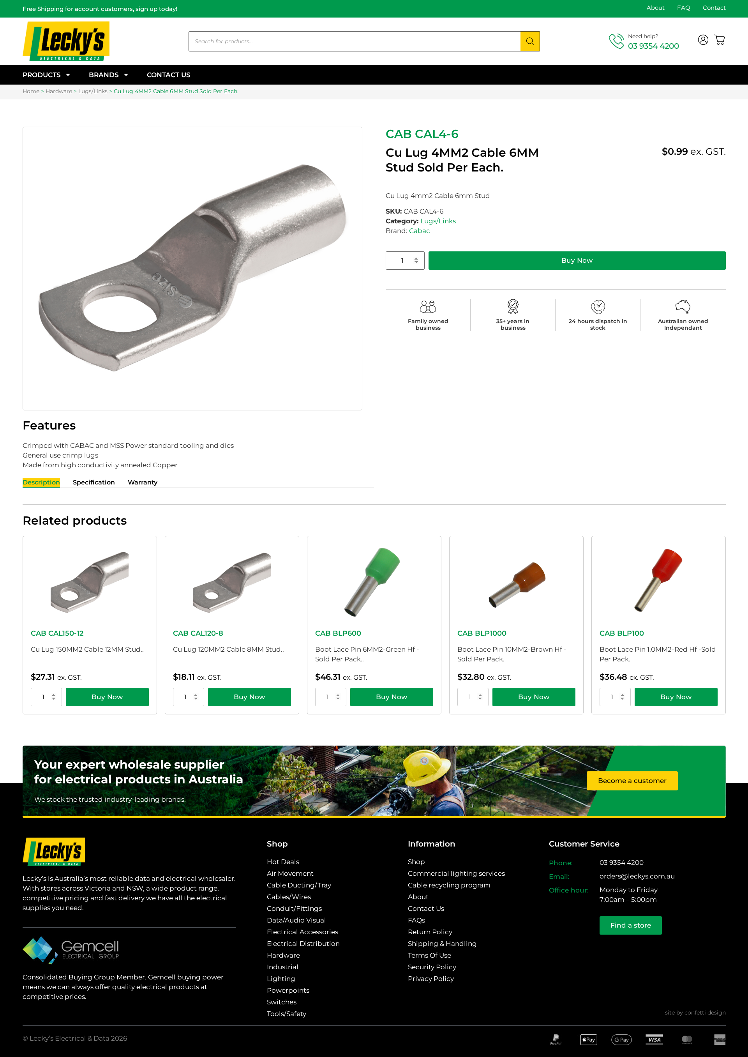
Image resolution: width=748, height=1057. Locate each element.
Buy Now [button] (107, 697)
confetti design (705, 1012)
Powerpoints (288, 990)
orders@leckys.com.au (637, 876)
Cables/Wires (289, 897)
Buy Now (577, 260)
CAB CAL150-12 (57, 633)
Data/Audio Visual (296, 920)
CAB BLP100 (622, 633)
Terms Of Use (429, 955)
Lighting (281, 979)
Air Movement (290, 873)
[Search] (530, 41)
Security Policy (432, 967)
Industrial (282, 967)
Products (42, 75)
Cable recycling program (449, 885)
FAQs (416, 920)
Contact (714, 7)
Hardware (59, 91)
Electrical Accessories (302, 932)
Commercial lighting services (456, 873)
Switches (281, 1002)
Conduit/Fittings (294, 908)
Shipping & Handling (442, 943)
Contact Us (169, 75)
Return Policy (430, 932)
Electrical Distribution (303, 943)
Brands (104, 75)
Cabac (419, 231)
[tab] (41, 483)
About (656, 7)
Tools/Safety (286, 1014)
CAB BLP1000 (481, 633)
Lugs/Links (93, 91)
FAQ (683, 7)
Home (31, 91)
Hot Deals (283, 862)
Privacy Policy (431, 979)
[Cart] (719, 40)
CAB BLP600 (338, 633)
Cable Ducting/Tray (299, 885)
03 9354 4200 (653, 46)
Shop (416, 862)
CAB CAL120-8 (198, 633)
